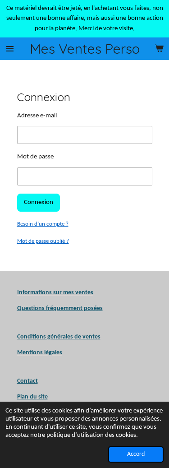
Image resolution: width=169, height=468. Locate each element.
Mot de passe (35, 156)
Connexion (38, 202)
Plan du (27, 397)
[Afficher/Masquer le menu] (10, 48)
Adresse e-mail (37, 115)
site (42, 397)
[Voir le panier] (159, 48)
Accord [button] (136, 454)
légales (39, 352)
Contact (27, 381)
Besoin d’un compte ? (43, 224)
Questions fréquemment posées (60, 308)
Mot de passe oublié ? (43, 241)
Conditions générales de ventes (58, 337)
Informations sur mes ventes (55, 292)
